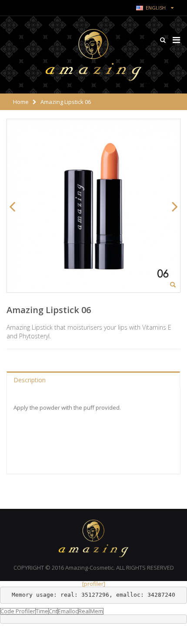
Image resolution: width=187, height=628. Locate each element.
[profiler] (93, 584)
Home (21, 102)
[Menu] (176, 40)
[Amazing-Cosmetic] (93, 54)
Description (29, 380)
